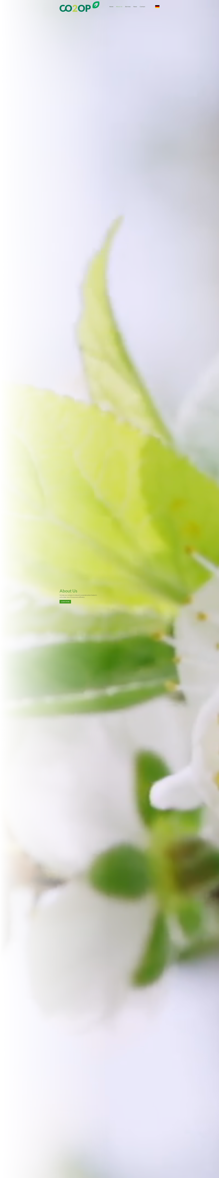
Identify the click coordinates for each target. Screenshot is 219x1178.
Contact (142, 6)
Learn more (65, 601)
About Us (119, 6)
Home (111, 6)
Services (128, 6)
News (135, 6)
